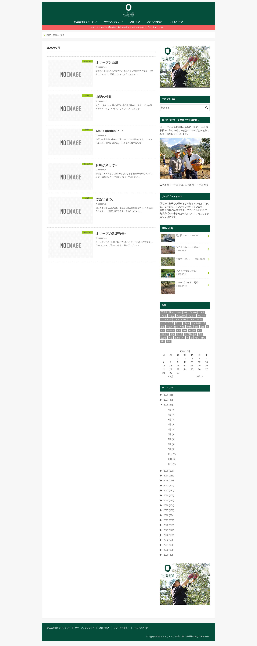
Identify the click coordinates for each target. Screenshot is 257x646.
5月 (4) (171, 429)
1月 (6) (171, 409)
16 (178, 365)
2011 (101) (169, 480)
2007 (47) (168, 400)
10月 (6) (172, 454)
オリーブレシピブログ (113, 22)
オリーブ (201, 316)
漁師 (200, 334)
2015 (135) (169, 500)
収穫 (182, 327)
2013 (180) (169, 490)
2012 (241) (169, 485)
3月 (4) (171, 419)
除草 (169, 341)
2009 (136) (169, 471)
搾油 (178, 330)
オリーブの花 (166, 319)
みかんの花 (181, 316)
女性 (162, 330)
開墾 (162, 341)
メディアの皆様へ (155, 22)
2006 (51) (168, 395)
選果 (197, 338)
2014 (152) (169, 495)
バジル (186, 323)
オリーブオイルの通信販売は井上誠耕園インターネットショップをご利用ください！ (129, 27)
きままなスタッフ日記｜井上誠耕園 (176, 636)
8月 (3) (171, 444)
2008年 (56, 35)
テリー (178, 323)
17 (185, 365)
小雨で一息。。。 (190, 259)
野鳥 (203, 338)
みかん (171, 316)
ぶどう (163, 316)
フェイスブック (176, 22)
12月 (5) (172, 464)
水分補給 (188, 334)
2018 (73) (168, 515)
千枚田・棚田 (172, 327)
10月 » (199, 376)
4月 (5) (171, 424)
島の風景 (170, 330)
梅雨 (199, 330)
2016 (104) (169, 505)
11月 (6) (171, 459)
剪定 (162, 327)
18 (192, 365)
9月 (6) (171, 449)
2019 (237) (169, 520)
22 (171, 369)
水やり (179, 334)
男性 (170, 338)
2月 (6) (171, 414)
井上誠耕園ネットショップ (85, 22)
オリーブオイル (195, 319)
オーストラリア (167, 323)
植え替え (164, 334)
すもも (201, 312)
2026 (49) (168, 555)
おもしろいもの (190, 312)
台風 (196, 327)
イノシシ (191, 316)
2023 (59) (168, 540)
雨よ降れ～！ (188, 235)
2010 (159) (169, 476)
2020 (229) (169, 525)
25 (192, 369)
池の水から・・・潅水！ (188, 249)
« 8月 (170, 376)
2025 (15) (168, 550)
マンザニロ (196, 323)
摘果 (185, 330)
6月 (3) (171, 434)
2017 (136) (169, 510)
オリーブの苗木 (180, 319)
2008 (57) (168, 405)
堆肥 (202, 327)
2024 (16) (168, 545)
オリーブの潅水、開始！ (188, 284)
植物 (172, 334)
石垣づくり (179, 338)
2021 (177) (169, 530)
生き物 (163, 338)
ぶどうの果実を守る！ (187, 272)
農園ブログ (135, 22)
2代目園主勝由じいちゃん (171, 312)
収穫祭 (189, 327)
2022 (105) (169, 535)
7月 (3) (171, 439)
